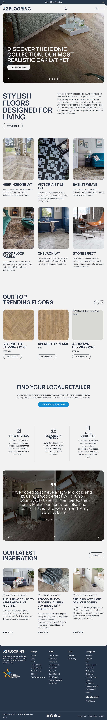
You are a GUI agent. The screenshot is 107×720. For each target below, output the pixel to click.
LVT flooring (95, 94)
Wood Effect (53, 683)
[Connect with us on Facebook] (48, 715)
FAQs (87, 662)
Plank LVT (52, 671)
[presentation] (9, 79)
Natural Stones (36, 665)
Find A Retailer (90, 701)
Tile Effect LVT (53, 677)
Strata (33, 659)
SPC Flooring (72, 659)
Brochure (89, 659)
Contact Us (90, 668)
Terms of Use (92, 716)
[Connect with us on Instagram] (51, 715)
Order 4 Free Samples (53, 2)
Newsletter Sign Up (92, 686)
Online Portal (90, 683)
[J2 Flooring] (17, 9)
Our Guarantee (91, 689)
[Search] (66, 8)
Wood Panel (53, 659)
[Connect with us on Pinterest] (55, 715)
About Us (89, 656)
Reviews (88, 692)
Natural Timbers (36, 668)
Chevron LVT (53, 662)
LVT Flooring (71, 656)
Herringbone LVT (54, 665)
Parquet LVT (53, 668)
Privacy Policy (82, 716)
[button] (18, 67)
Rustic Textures (36, 671)
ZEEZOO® (34, 674)
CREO (33, 662)
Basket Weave (53, 656)
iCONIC (33, 656)
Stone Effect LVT (54, 674)
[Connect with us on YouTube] (59, 715)
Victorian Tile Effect (55, 680)
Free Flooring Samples (38, 677)
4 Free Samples (18, 435)
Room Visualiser (88, 435)
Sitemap (101, 716)
